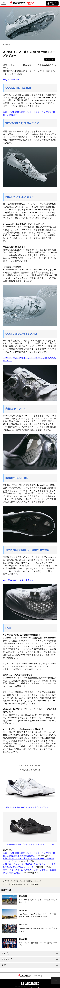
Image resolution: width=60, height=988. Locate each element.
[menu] (55, 980)
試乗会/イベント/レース (33, 881)
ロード (12, 881)
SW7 (33, 884)
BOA (36, 884)
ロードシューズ (26, 884)
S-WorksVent (16, 884)
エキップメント (20, 881)
